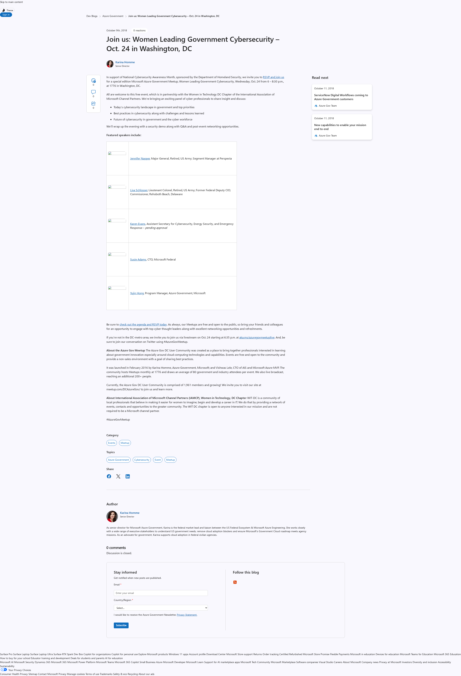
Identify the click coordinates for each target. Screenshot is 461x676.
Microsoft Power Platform (81, 662)
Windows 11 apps (178, 654)
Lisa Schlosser (138, 190)
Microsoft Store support (239, 654)
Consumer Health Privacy (14, 674)
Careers (338, 662)
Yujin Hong (137, 293)
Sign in (6, 14)
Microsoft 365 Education (447, 654)
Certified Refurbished (290, 654)
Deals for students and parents (87, 658)
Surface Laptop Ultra (41, 654)
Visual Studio (326, 662)
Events (111, 442)
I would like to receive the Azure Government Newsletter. (155, 614)
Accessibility (444, 662)
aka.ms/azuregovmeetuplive (256, 337)
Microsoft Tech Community (255, 662)
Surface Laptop (21, 654)
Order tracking (271, 654)
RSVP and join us (273, 77)
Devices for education (387, 654)
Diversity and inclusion (425, 662)
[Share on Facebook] (108, 477)
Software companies (307, 662)
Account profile (197, 654)
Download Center (216, 654)
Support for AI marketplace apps (222, 662)
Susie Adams (138, 259)
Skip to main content (11, 2)
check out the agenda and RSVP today (143, 324)
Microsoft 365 (59, 662)
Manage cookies (76, 674)
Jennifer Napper (140, 158)
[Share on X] (118, 477)
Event (158, 459)
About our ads (146, 674)
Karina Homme (125, 62)
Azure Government (112, 16)
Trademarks (106, 674)
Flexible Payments (340, 654)
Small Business (147, 662)
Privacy (63, 674)
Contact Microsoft (48, 674)
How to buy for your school (15, 658)
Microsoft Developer (174, 662)
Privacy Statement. (187, 614)
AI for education (114, 658)
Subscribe (121, 625)
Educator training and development (50, 658)
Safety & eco (120, 674)
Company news (370, 662)
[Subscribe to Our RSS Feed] (235, 583)
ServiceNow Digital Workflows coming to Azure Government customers (341, 97)
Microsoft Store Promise (316, 654)
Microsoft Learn (194, 662)
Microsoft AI (7, 662)
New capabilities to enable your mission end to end (340, 127)
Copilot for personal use (124, 654)
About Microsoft (352, 662)
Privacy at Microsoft (390, 662)
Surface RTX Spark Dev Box (68, 654)
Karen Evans (137, 224)
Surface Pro (6, 654)
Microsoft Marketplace (283, 662)
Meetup (125, 442)
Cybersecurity (141, 459)
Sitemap (32, 674)
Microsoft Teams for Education (416, 654)
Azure (159, 662)
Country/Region (123, 600)
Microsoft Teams (105, 662)
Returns (257, 654)
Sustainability (7, 666)
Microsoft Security (24, 662)
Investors (407, 662)
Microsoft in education (362, 654)
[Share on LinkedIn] (127, 477)
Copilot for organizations (97, 654)
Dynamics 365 (42, 662)
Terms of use (92, 674)
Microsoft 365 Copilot (127, 662)
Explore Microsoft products (153, 654)
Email (117, 584)
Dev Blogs (91, 16)
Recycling (133, 674)
